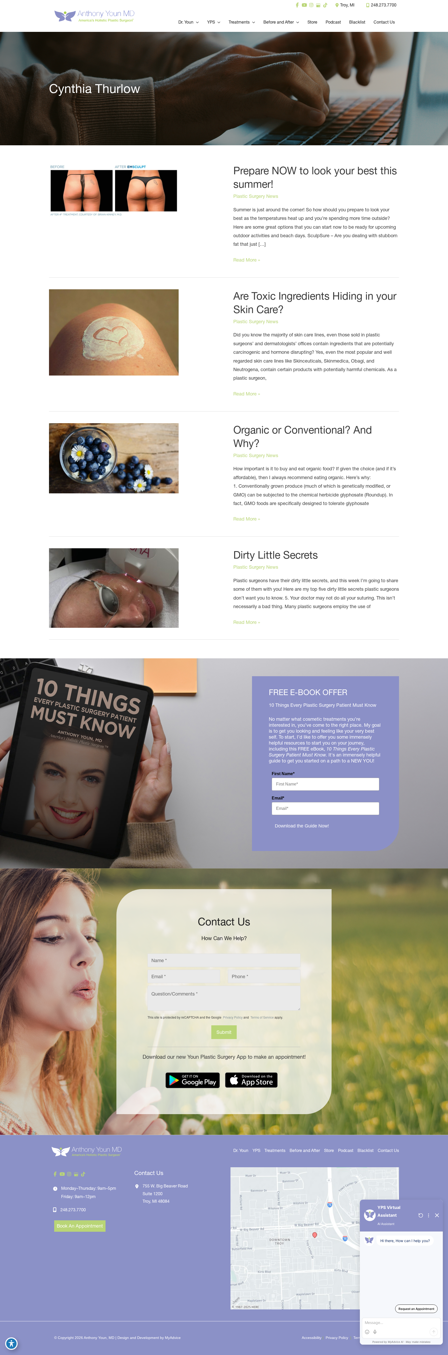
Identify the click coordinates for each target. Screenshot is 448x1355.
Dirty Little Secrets (275, 555)
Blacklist (366, 1150)
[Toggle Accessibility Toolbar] (11, 1343)
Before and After (305, 1150)
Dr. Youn (240, 1150)
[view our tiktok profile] (325, 5)
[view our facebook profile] (297, 5)
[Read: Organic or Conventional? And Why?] (114, 458)
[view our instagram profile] (311, 5)
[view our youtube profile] (304, 5)
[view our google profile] (318, 5)
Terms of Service (262, 1017)
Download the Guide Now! (302, 825)
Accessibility (311, 1338)
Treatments (274, 1150)
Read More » (246, 260)
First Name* (283, 774)
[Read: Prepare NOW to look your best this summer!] (114, 190)
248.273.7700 (383, 5)
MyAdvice (173, 1338)
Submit (224, 1032)
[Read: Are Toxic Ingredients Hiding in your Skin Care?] (114, 332)
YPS (256, 1150)
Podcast (345, 1150)
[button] (196, 22)
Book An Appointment (80, 1226)
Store (329, 1150)
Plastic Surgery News (255, 196)
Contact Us (388, 1150)
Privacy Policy (232, 1017)
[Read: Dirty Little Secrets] (114, 587)
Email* (278, 798)
